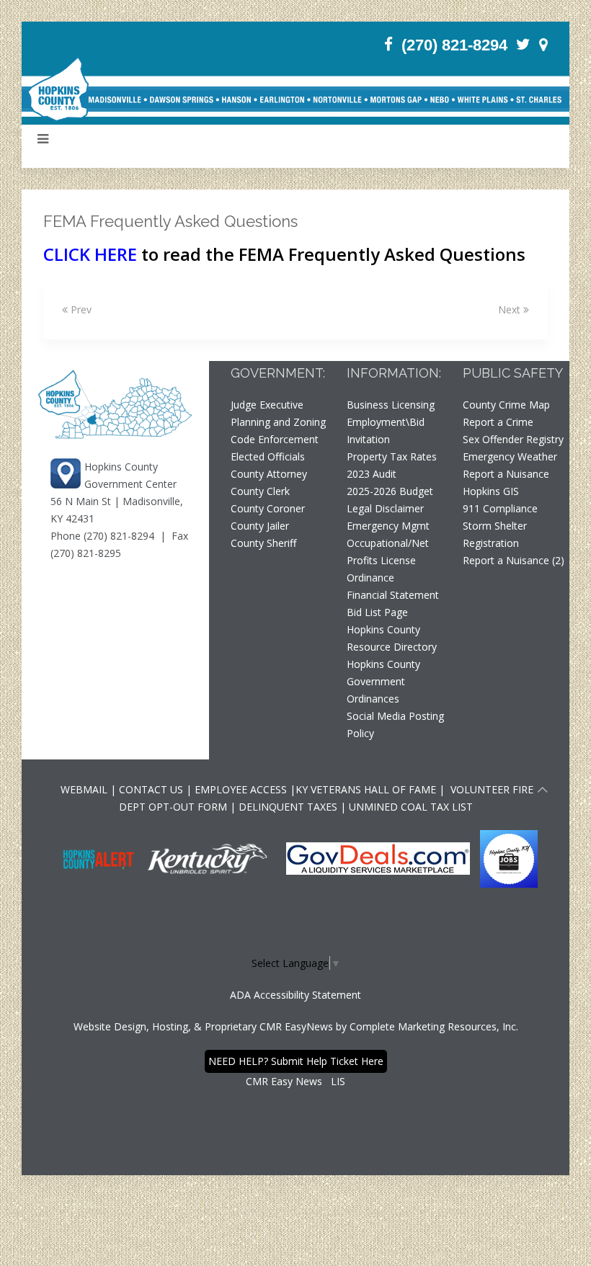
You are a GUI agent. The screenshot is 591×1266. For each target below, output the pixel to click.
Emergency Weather (510, 456)
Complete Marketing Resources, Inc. (434, 1026)
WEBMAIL (84, 789)
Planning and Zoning (278, 422)
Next (510, 309)
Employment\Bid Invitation (386, 430)
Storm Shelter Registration (495, 534)
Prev (80, 309)
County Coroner (268, 508)
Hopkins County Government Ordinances (383, 681)
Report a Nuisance (506, 474)
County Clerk (260, 491)
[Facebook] (388, 44)
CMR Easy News (284, 1081)
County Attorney (269, 474)
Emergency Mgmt (388, 525)
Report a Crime (498, 422)
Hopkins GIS (491, 491)
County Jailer (260, 525)
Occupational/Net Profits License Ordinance (388, 560)
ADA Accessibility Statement (295, 995)
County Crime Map (506, 404)
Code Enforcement (275, 439)
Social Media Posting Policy (395, 724)
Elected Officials (268, 456)
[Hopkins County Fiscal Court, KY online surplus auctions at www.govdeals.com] (379, 857)
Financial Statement (393, 595)
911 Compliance (500, 508)
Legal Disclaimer (385, 508)
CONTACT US (152, 789)
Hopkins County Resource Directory (392, 638)
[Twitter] (523, 44)
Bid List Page (377, 612)
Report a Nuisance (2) (513, 560)
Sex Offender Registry (513, 439)
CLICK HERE (90, 254)
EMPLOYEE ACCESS (241, 789)
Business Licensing (391, 404)
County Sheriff (263, 543)
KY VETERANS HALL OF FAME (366, 789)
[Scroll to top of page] (543, 792)
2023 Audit (371, 474)
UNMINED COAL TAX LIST (411, 806)
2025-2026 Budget (390, 491)
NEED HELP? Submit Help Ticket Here (295, 1061)
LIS (338, 1081)
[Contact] (543, 44)
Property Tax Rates (392, 456)
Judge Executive (267, 404)
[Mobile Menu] (43, 139)
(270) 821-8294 (454, 45)
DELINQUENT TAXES (288, 806)
